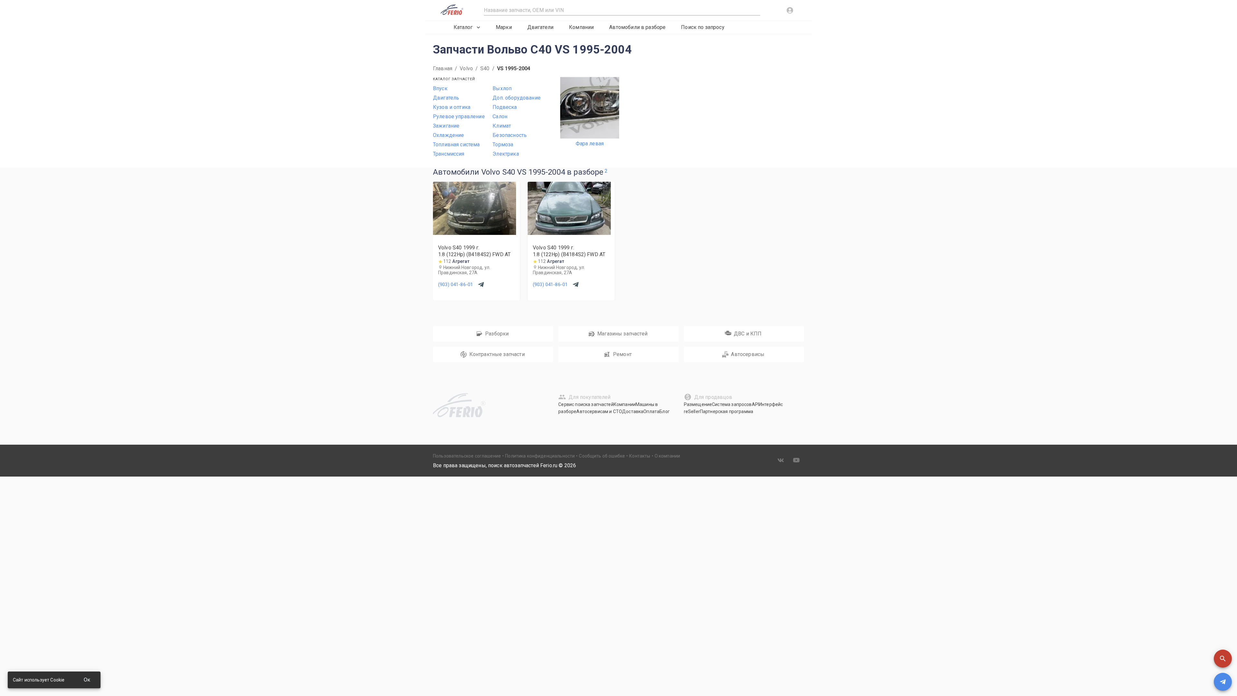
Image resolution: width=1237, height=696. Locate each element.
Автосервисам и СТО (599, 411)
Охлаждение (448, 135)
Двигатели (540, 27)
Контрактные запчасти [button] (497, 354)
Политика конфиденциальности (540, 456)
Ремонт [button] (622, 354)
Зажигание (446, 126)
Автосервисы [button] (747, 354)
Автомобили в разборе (637, 27)
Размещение (698, 404)
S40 (484, 68)
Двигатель (446, 98)
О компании (667, 456)
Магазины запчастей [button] (622, 334)
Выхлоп (502, 88)
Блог (664, 411)
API (755, 404)
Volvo (466, 68)
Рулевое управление (459, 116)
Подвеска (505, 107)
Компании (581, 27)
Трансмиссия (449, 154)
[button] (1223, 659)
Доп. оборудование (517, 98)
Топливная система (456, 144)
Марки (504, 27)
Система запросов (732, 404)
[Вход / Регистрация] (789, 10)
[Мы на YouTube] (796, 460)
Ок (87, 680)
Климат (502, 126)
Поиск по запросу (702, 27)
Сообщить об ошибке (602, 456)
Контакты (639, 456)
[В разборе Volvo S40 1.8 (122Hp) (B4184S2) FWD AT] (474, 233)
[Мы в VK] (781, 460)
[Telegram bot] (1223, 682)
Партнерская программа (726, 411)
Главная (442, 68)
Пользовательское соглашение (467, 456)
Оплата (651, 411)
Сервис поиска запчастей (585, 404)
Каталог (463, 27)
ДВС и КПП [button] (748, 334)
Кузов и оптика (451, 107)
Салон (500, 116)
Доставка (632, 411)
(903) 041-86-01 (455, 284)
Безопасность (510, 135)
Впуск (440, 88)
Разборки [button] (497, 334)
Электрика (506, 154)
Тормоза (503, 144)
